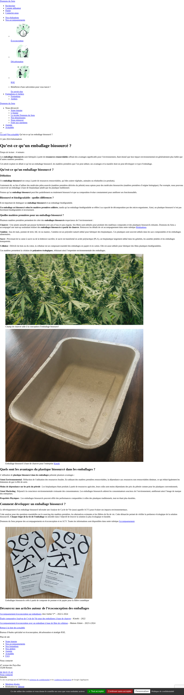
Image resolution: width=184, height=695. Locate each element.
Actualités (9, 127)
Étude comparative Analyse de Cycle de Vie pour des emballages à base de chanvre (35, 618)
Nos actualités (13, 134)
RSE (13, 82)
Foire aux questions (19, 122)
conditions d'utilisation (62, 680)
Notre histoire (16, 110)
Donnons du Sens (7, 1)
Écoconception (17, 41)
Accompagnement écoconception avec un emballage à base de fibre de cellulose (34, 623)
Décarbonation (17, 61)
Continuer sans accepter (119, 691)
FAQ (7, 656)
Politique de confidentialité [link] (163, 691)
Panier (8, 10)
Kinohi (57, 463)
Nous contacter (6, 675)
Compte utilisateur (13, 8)
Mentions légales (12, 684)
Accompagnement (126, 521)
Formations (15, 96)
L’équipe (14, 113)
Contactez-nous (12, 13)
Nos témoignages (18, 118)
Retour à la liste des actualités (12, 628)
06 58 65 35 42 (6, 672)
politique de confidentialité (40, 680)
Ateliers (14, 99)
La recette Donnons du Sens (23, 115)
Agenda (8, 125)
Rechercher (10, 6)
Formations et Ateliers (14, 94)
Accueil (3, 134)
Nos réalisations (12, 17)
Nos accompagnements (15, 20)
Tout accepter (97, 691)
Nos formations (11, 646)
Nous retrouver (17, 120)
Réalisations (141, 227)
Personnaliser (142, 691)
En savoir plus (17, 91)
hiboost (21, 686)
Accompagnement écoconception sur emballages (20, 614)
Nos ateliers (10, 649)
